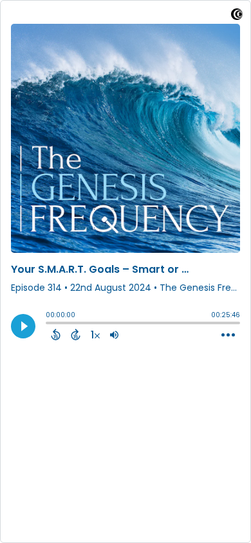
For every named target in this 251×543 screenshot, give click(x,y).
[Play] (23, 326)
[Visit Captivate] (237, 16)
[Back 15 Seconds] (56, 334)
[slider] (49, 324)
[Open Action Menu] (228, 335)
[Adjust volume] (114, 334)
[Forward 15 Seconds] (76, 334)
